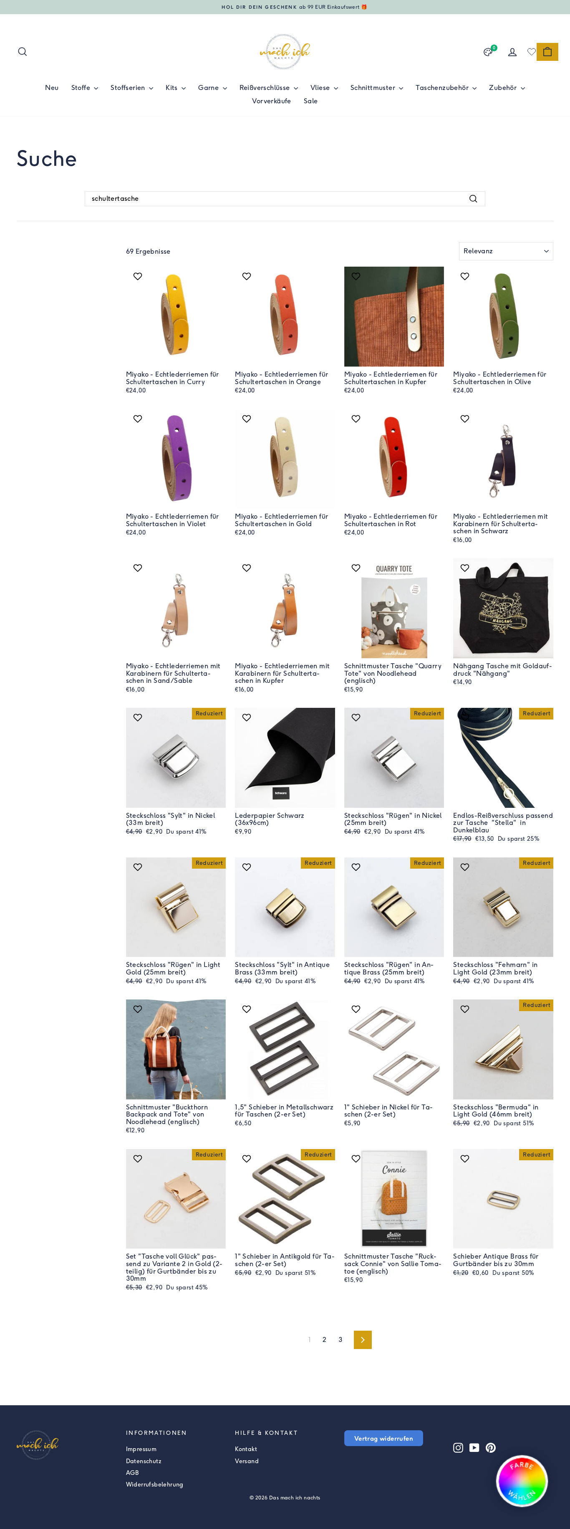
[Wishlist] (532, 52)
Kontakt (246, 1449)
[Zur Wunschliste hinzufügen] (138, 276)
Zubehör (503, 88)
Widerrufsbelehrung (155, 1484)
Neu (51, 88)
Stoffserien (129, 88)
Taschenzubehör (443, 88)
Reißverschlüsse (266, 88)
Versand (247, 1461)
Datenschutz (143, 1461)
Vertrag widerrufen (383, 1438)
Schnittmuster (374, 88)
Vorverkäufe (271, 101)
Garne (209, 88)
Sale (311, 101)
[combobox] (285, 198)
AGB (132, 1473)
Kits (172, 88)
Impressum (141, 1449)
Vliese (321, 88)
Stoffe (81, 88)
